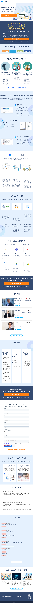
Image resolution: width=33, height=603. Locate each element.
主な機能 (29, 594)
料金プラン (29, 596)
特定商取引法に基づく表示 (24, 595)
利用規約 (22, 594)
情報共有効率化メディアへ (16, 588)
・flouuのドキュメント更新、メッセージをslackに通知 (5, 258)
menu (31, 1)
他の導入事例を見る (16, 335)
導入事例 (29, 595)
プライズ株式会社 (9, 595)
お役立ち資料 (29, 597)
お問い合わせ (29, 598)
